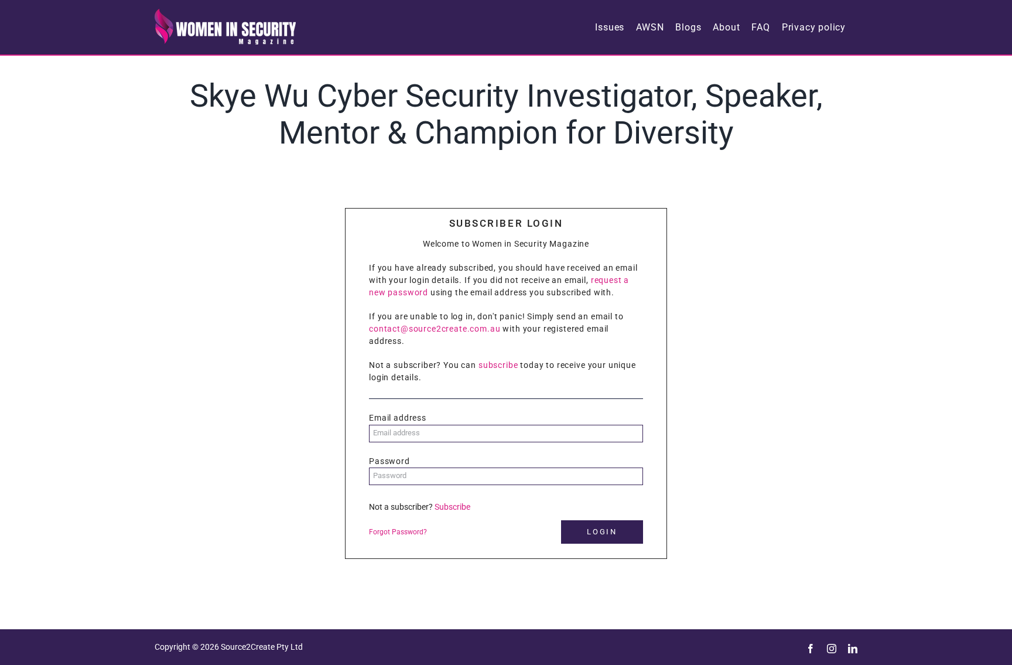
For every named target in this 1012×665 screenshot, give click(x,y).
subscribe (498, 365)
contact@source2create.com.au (435, 328)
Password (389, 461)
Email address (397, 418)
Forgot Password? (398, 532)
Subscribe (452, 506)
